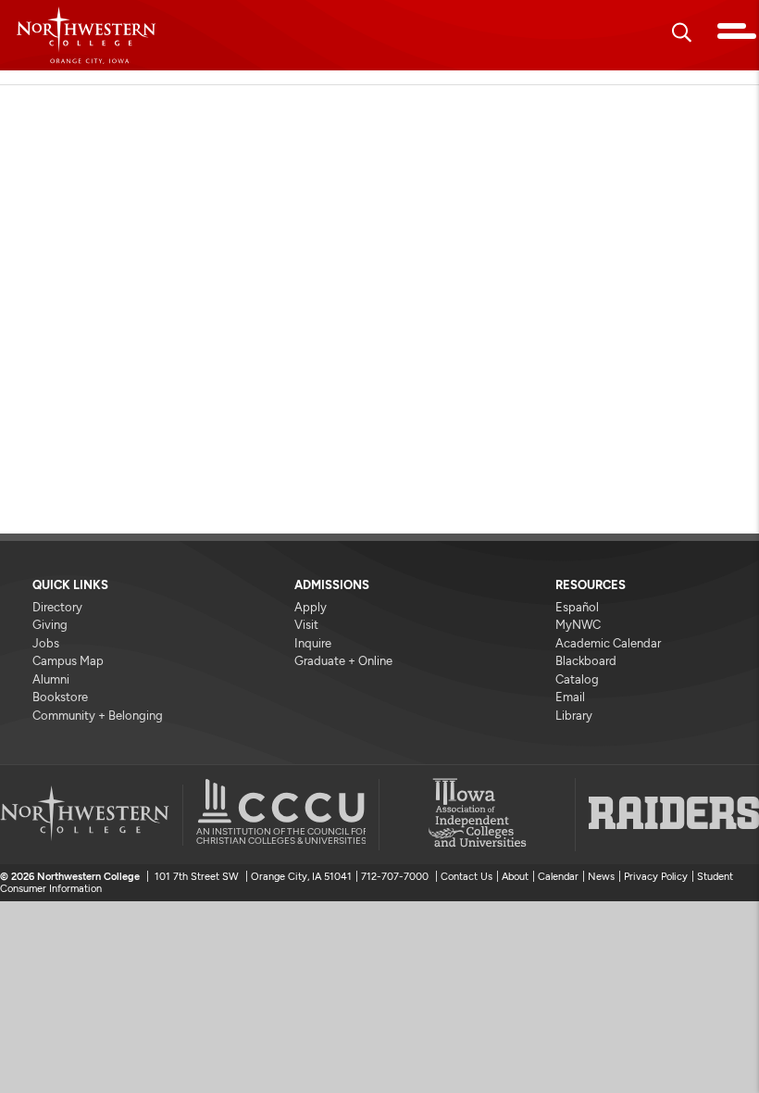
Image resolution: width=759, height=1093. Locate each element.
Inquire (312, 643)
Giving (50, 625)
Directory (57, 607)
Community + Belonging (97, 715)
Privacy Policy (656, 877)
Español (577, 607)
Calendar (558, 877)
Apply (310, 607)
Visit (306, 625)
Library (573, 715)
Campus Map (68, 661)
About (515, 877)
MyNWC (578, 625)
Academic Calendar (608, 643)
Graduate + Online (343, 661)
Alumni (50, 679)
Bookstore (60, 697)
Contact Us (466, 877)
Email (570, 697)
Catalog (577, 679)
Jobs (45, 643)
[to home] (86, 35)
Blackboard (585, 661)
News (601, 877)
